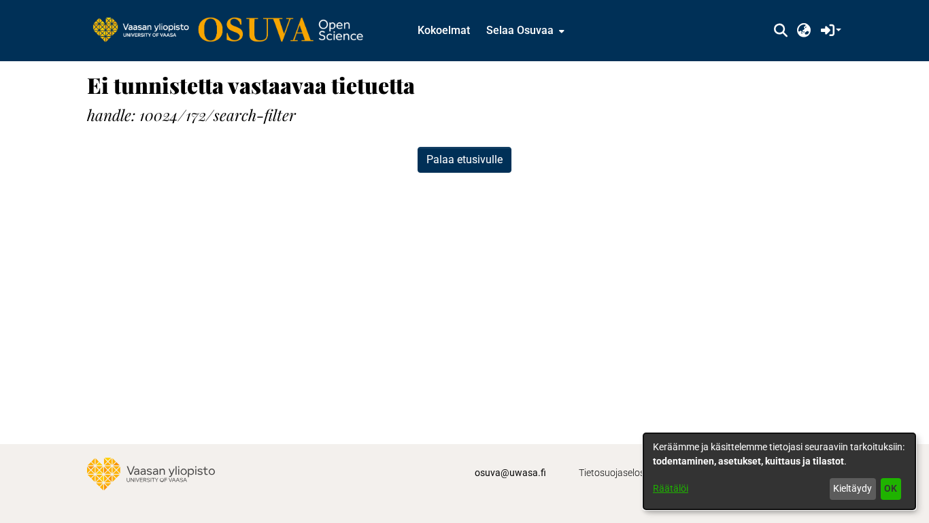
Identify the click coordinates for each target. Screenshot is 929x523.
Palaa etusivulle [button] (464, 159)
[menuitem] (524, 31)
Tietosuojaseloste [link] (616, 472)
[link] (234, 31)
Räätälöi (670, 488)
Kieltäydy (852, 488)
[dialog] (779, 471)
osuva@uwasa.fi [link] (510, 472)
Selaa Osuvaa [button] (520, 30)
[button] (780, 30)
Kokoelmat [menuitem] (444, 30)
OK (890, 488)
